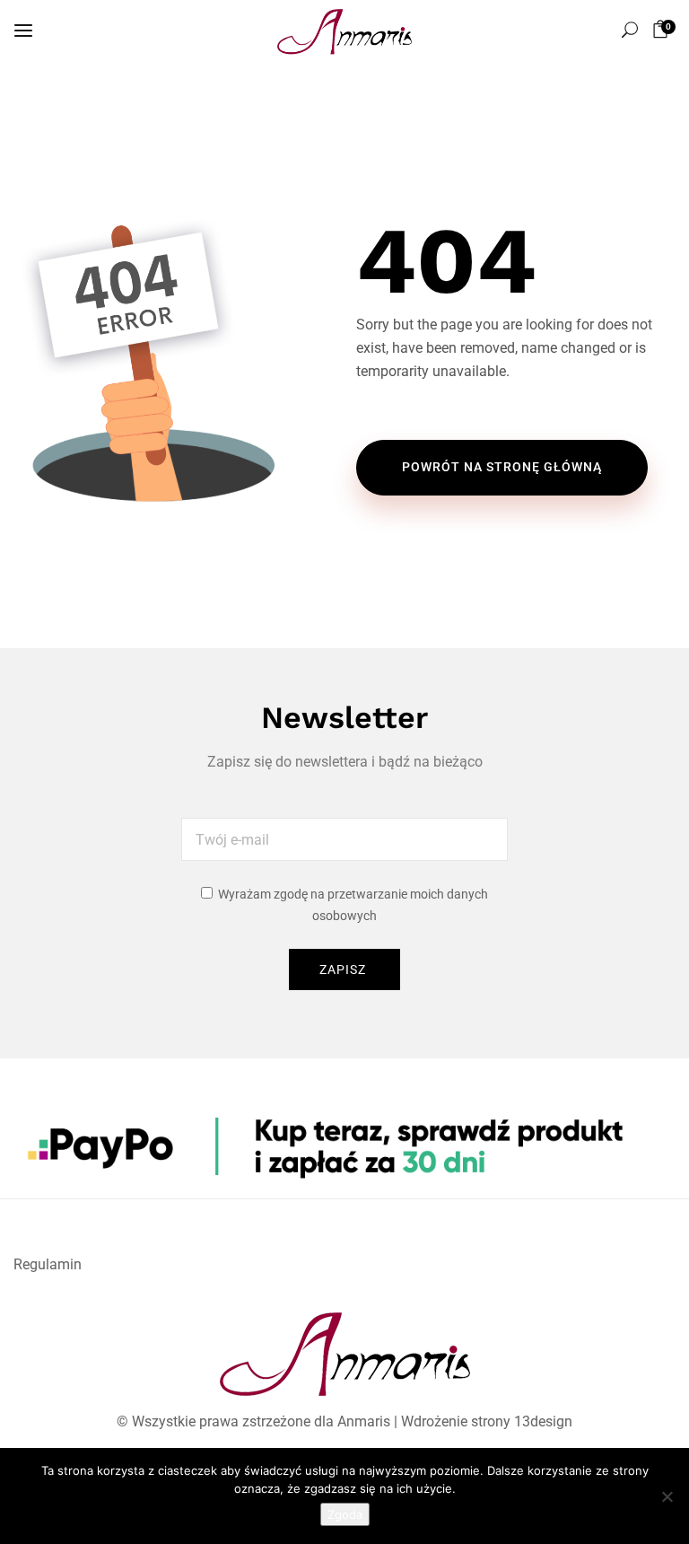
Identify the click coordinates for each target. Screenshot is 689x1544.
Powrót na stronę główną (502, 467)
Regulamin (47, 1264)
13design (543, 1421)
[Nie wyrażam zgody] (667, 1496)
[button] (663, 29)
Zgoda (344, 1514)
